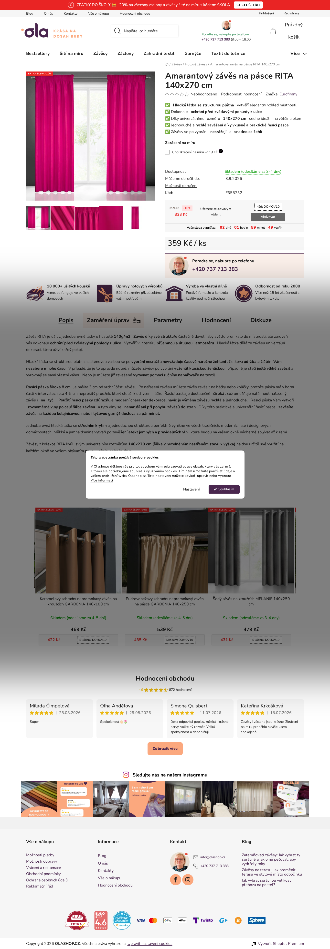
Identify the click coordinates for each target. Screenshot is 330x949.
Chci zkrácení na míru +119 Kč (197, 151)
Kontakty (70, 13)
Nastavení (191, 489)
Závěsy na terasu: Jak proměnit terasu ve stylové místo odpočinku (272, 872)
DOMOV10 (268, 206)
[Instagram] (187, 879)
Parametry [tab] (168, 320)
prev (30, 580)
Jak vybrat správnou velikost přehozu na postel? (266, 882)
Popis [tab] (66, 320)
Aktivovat (268, 216)
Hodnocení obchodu (135, 13)
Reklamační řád (39, 886)
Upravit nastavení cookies (150, 943)
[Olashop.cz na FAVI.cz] (77, 920)
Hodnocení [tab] (216, 320)
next (300, 580)
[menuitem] (37, 53)
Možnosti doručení (181, 185)
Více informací (102, 480)
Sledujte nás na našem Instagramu (170, 775)
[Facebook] (175, 879)
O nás (48, 13)
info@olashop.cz (212, 857)
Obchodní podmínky (43, 874)
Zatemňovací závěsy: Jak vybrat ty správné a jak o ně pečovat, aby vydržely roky (271, 859)
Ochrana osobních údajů (47, 880)
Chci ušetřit (248, 5)
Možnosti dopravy (41, 861)
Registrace (291, 13)
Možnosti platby (40, 855)
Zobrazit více (165, 748)
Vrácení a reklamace (43, 868)
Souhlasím (226, 489)
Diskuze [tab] (261, 320)
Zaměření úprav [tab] (108, 320)
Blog (29, 13)
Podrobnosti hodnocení (241, 94)
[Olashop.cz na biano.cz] (101, 920)
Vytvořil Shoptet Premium (281, 943)
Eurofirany (288, 94)
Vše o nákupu (98, 13)
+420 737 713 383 (216, 39)
